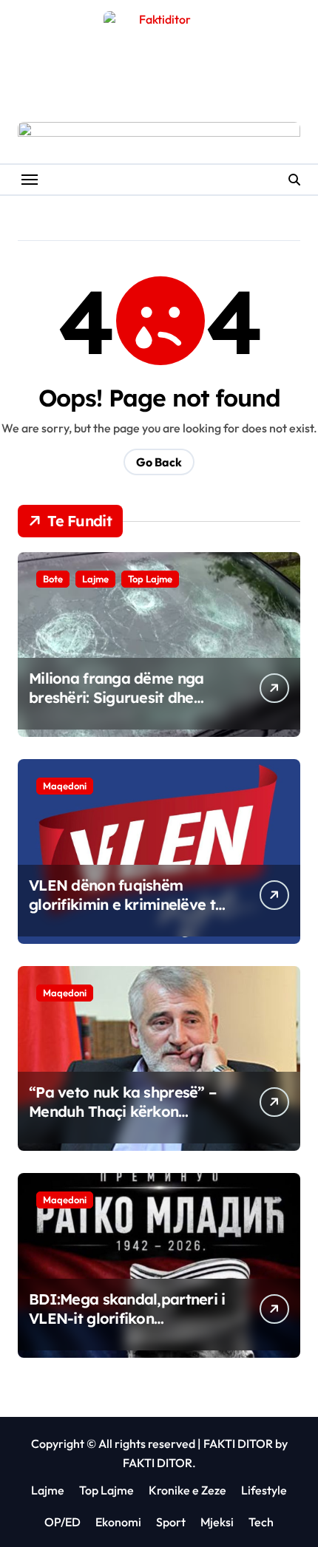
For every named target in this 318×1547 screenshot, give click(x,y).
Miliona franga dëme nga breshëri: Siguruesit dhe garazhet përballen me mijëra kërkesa (116, 707)
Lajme (95, 579)
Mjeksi (217, 1521)
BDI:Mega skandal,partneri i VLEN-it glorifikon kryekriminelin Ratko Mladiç (127, 1318)
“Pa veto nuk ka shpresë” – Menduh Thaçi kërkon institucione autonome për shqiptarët (122, 1121)
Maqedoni (65, 786)
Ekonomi (118, 1521)
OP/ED (62, 1521)
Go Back (159, 462)
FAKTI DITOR (238, 1443)
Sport (171, 1521)
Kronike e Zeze (187, 1490)
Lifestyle (264, 1490)
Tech (261, 1521)
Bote (53, 579)
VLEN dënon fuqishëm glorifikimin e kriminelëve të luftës (126, 904)
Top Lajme (150, 579)
